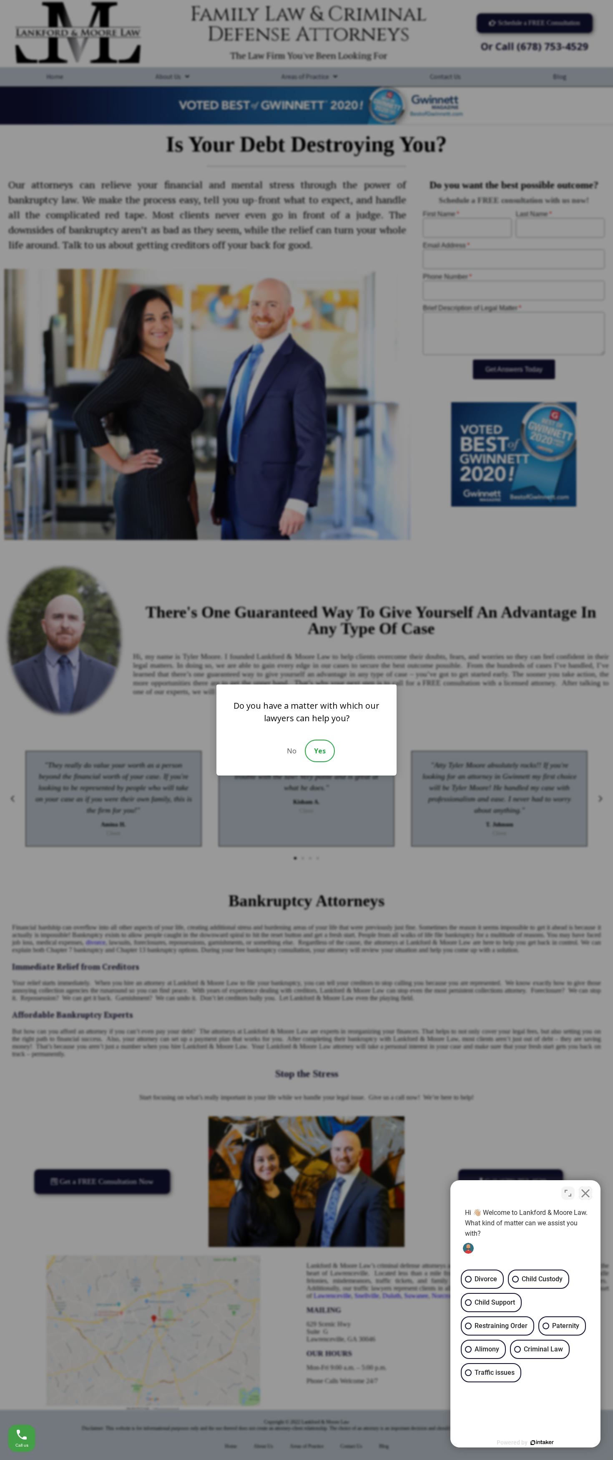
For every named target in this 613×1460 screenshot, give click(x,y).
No (291, 750)
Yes (320, 750)
